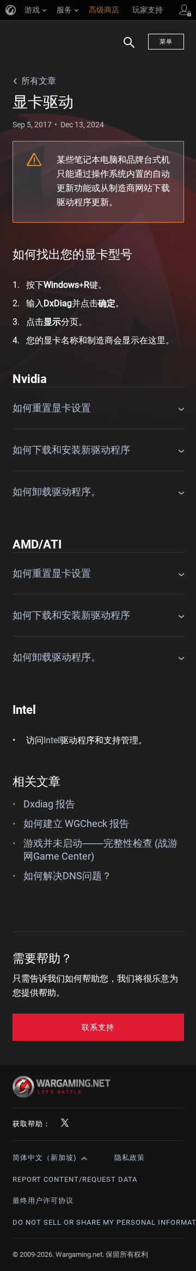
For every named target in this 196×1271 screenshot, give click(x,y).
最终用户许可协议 (43, 1200)
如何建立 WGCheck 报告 (76, 823)
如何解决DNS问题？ (67, 875)
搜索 (125, 48)
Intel (52, 740)
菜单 (166, 41)
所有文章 (38, 81)
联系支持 (98, 1027)
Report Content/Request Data (75, 1179)
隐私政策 (129, 1157)
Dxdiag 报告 (49, 804)
